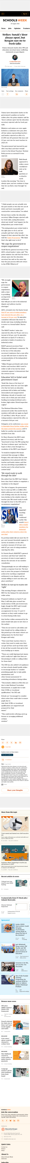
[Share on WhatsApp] (2, 742)
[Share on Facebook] (7, 742)
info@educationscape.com (10, 1139)
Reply (5, 784)
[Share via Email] (20, 742)
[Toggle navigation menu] (2, 13)
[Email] (18, 1120)
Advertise (4, 1158)
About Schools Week (7, 1157)
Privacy (3, 1148)
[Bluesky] (10, 1120)
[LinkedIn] (14, 1120)
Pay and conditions (7, 755)
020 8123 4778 (7, 1136)
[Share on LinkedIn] (15, 742)
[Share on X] (11, 742)
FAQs (2, 1150)
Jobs (9, 28)
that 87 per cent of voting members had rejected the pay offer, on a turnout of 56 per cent (13, 315)
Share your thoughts (15, 790)
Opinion (17, 28)
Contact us (4, 1147)
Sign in (25, 14)
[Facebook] (6, 1120)
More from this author (15, 63)
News (3, 28)
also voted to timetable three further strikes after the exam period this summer (14, 426)
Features (26, 28)
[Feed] (2, 1120)
